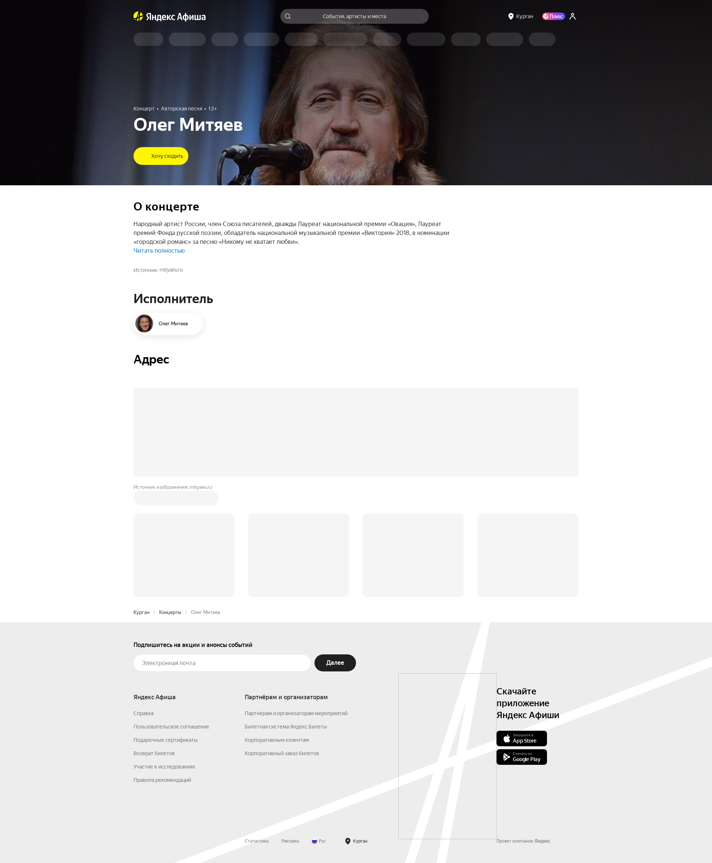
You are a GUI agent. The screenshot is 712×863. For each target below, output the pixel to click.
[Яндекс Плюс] (553, 16)
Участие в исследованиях (164, 767)
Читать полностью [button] (159, 250)
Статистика (256, 841)
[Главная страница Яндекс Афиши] (138, 16)
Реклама (290, 841)
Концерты (170, 612)
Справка (144, 713)
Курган (141, 612)
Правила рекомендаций (162, 780)
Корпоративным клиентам (277, 740)
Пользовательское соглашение (171, 727)
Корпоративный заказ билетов (282, 753)
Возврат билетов (154, 753)
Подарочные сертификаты (166, 740)
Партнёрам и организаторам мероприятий (296, 713)
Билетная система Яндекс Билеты (286, 727)
